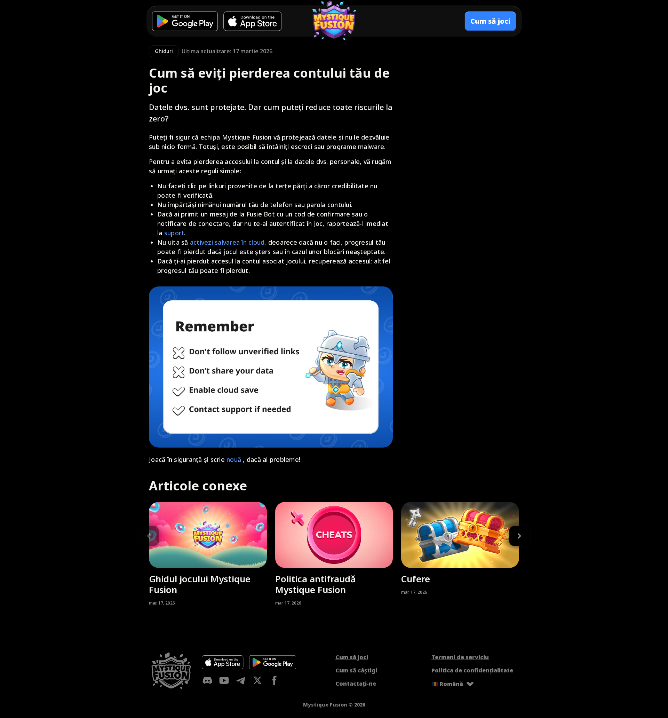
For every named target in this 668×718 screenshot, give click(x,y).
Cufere (415, 579)
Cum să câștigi (356, 670)
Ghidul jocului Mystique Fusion (199, 584)
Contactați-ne (355, 683)
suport (174, 233)
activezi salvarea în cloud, (228, 242)
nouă (233, 459)
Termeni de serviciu (460, 657)
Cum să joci (351, 657)
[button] (519, 536)
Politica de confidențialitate (472, 670)
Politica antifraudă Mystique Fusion (315, 584)
